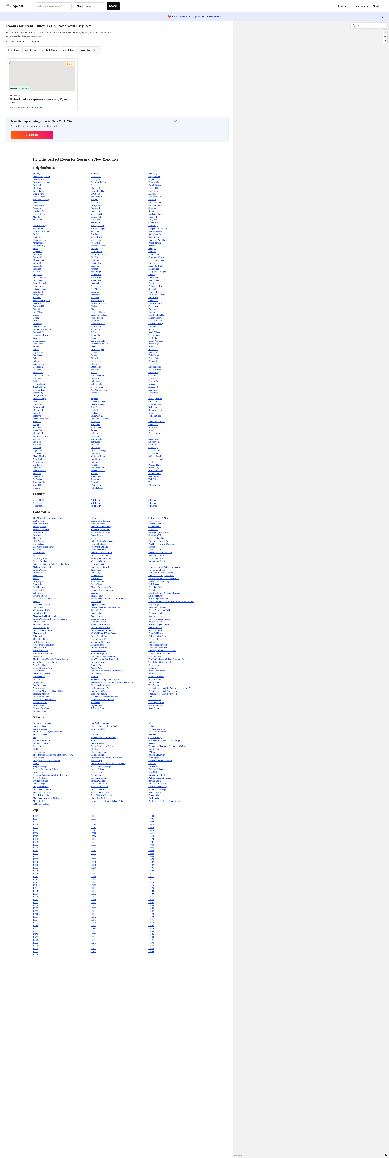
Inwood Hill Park (98, 650)
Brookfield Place (155, 633)
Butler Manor (154, 433)
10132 (93, 894)
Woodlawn (153, 300)
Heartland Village (98, 450)
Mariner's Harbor (98, 456)
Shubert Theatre (155, 627)
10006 (151, 819)
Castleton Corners (40, 436)
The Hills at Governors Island (161, 662)
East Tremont (154, 263)
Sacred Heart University (43, 795)
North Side (95, 223)
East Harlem (153, 309)
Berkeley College (155, 769)
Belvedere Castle (155, 613)
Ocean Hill (153, 223)
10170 (151, 914)
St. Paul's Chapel (40, 550)
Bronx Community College (102, 746)
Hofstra (36, 763)
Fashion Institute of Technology (104, 737)
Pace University (39, 752)
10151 (151, 897)
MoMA (151, 642)
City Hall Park (154, 656)
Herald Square (97, 318)
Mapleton (37, 217)
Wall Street (38, 344)
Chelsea (94, 306)
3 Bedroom (153, 500)
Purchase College (98, 775)
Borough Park (97, 179)
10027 (93, 839)
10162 (35, 908)
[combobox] (53, 6)
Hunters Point (39, 384)
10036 (93, 848)
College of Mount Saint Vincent (46, 761)
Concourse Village (156, 260)
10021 (93, 833)
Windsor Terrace (98, 246)
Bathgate (152, 249)
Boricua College (155, 781)
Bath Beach (95, 174)
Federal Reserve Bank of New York (163, 578)
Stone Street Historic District (160, 573)
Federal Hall (153, 590)
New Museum (39, 688)
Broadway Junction (41, 182)
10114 (151, 876)
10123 (151, 885)
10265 (93, 937)
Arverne (151, 347)
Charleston (95, 436)
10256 (151, 931)
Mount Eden (96, 280)
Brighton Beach (155, 179)
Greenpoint (153, 208)
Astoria (36, 349)
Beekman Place (155, 303)
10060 (151, 856)
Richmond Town (98, 471)
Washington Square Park (159, 541)
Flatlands (37, 202)
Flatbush (152, 199)
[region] (266, 69)
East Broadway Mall (99, 639)
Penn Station (38, 590)
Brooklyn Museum (99, 694)
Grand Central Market (100, 555)
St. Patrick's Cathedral (100, 532)
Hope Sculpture (97, 613)
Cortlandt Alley (39, 711)
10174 (35, 920)
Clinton (94, 309)
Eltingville (95, 442)
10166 (93, 911)
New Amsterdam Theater (159, 619)
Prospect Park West (41, 708)
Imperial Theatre (155, 630)
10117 (151, 879)
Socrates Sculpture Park (43, 653)
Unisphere (95, 593)
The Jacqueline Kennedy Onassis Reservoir (51, 659)
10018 (93, 830)
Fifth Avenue (38, 541)
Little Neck (153, 393)
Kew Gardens (39, 390)
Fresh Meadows (97, 375)
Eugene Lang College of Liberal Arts (107, 801)
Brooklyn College (40, 743)
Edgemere (37, 370)
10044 (151, 853)
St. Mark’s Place (40, 702)
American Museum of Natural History (49, 691)
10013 (35, 827)
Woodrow (37, 488)
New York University (100, 723)
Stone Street (153, 708)
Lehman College (98, 781)
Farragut (94, 199)
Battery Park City (98, 303)
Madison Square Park (42, 567)
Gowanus (37, 208)
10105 (151, 868)
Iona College (38, 772)
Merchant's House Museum (102, 700)
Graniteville (96, 445)
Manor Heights (39, 456)
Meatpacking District (157, 561)
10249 (93, 931)
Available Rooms (49, 50)
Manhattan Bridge (98, 561)
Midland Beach (154, 456)
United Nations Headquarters (103, 541)
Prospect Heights (98, 228)
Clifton (151, 436)
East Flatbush (96, 197)
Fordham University (157, 732)
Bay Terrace (38, 352)
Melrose (151, 274)
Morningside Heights (42, 329)
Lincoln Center (39, 570)
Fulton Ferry (38, 205)
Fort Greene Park (40, 650)
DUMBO (152, 194)
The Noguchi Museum (100, 685)
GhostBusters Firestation (101, 552)
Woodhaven (153, 424)
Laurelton (152, 390)
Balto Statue (38, 593)
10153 (93, 900)
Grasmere (37, 447)
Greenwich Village (99, 315)
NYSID (94, 740)
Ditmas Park (38, 194)
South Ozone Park (41, 419)
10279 (93, 949)
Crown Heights (97, 191)
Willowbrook (154, 485)
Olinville (152, 283)
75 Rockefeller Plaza (157, 636)
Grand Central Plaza (99, 636)
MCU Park (37, 682)
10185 (35, 925)
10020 (35, 833)
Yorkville (37, 347)
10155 (35, 902)
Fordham (94, 269)
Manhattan (37, 303)
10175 (93, 920)
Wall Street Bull (98, 581)
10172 (93, 917)
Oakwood (95, 462)
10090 (35, 865)
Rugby (36, 234)
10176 (151, 920)
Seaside (151, 413)
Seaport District (39, 607)
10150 (93, 897)
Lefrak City (38, 393)
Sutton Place (96, 335)
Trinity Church (154, 550)
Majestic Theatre (155, 616)
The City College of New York (104, 726)
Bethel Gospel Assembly (158, 581)
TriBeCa (36, 601)
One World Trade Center (43, 547)
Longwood (37, 274)
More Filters (68, 50)
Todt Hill (152, 479)
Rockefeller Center (41, 529)
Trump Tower (97, 584)
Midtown (152, 326)
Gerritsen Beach (155, 205)
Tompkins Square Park (158, 648)
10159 (93, 905)
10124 (35, 888)
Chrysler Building (156, 538)
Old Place (152, 462)
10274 (151, 943)
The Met (94, 518)
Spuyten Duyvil (155, 292)
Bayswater (152, 352)
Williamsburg (39, 246)
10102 (151, 865)
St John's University (157, 729)
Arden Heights (39, 430)
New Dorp (95, 459)
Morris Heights (39, 277)
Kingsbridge (96, 272)
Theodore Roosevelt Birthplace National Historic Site (171, 601)
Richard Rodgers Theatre (159, 625)
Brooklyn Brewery (156, 676)
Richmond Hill (154, 407)
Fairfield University (99, 786)
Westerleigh (96, 485)
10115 (35, 879)
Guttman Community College (45, 769)
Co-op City (38, 263)
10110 (93, 874)
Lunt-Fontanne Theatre (43, 630)
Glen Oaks (152, 375)
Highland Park (39, 211)
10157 (151, 902)
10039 (93, 850)
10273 (93, 943)
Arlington (95, 430)
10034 (151, 845)
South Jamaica (154, 416)
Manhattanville (39, 326)
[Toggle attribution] (385, 1155)
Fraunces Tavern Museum (102, 590)
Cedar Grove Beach (41, 674)
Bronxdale (37, 254)
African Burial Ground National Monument (109, 599)
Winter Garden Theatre (100, 625)
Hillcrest (152, 378)
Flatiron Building (98, 544)
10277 (151, 946)
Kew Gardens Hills (99, 390)
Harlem (36, 318)
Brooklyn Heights (98, 182)
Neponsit (94, 398)
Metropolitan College (100, 792)
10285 (151, 951)
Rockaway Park (155, 410)
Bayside (94, 352)
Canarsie (94, 185)
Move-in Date (30, 50)
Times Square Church (100, 567)
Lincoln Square (155, 321)
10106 (35, 871)
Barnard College (40, 729)
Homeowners (361, 6)
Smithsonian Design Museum (161, 576)
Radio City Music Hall (100, 529)
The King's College (41, 792)
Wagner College (40, 766)
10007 (35, 822)
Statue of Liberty (40, 524)
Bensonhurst (96, 176)
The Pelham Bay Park (157, 645)
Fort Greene (96, 202)
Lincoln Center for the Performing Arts (50, 619)
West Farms (153, 298)
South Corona (97, 416)
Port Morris (96, 289)
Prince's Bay (153, 468)
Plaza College (39, 784)
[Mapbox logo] (241, 1155)
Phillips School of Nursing (159, 778)
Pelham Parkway (40, 289)
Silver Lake (96, 476)
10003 (151, 816)
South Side (37, 237)
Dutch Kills (96, 367)
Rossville (94, 473)
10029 (35, 842)
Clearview (95, 364)
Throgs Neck (38, 295)
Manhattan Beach (98, 214)
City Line (37, 188)
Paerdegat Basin (97, 225)
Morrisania (153, 277)
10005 (93, 819)
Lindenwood (96, 393)
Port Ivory (37, 468)
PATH (35, 555)
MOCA (151, 697)
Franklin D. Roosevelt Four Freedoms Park (167, 659)
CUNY (151, 726)
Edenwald (95, 266)
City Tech (95, 749)
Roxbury (94, 413)
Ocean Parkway (39, 225)
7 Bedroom (38, 506)
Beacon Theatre (155, 622)
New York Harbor (40, 665)
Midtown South (97, 326)
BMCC (36, 749)
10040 (151, 850)
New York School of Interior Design (164, 740)
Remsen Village (155, 231)
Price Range (13, 50)
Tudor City (95, 338)
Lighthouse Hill (97, 453)
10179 (151, 923)
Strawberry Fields (40, 558)
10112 (35, 876)
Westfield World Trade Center (104, 633)
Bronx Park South (98, 254)
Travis (151, 482)
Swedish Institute (40, 781)
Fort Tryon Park (40, 648)
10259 (93, 934)
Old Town (37, 465)
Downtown (95, 194)
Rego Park (95, 407)
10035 (35, 848)
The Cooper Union (99, 752)
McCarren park (97, 645)
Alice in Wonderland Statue (102, 587)
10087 (151, 862)
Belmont (152, 251)
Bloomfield (38, 433)
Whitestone (95, 424)
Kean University (155, 792)
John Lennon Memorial (101, 558)
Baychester (37, 251)
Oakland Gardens (98, 401)
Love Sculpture (155, 596)
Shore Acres (38, 476)
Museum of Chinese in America (104, 697)
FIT (34, 737)
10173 (151, 917)
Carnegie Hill (39, 306)
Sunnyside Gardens (156, 421)
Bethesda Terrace (98, 596)
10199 (93, 925)
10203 (151, 925)
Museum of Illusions (157, 607)
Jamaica (151, 384)
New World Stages (41, 627)
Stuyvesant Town (40, 335)
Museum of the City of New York (162, 694)
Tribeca (36, 338)
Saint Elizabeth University (102, 795)
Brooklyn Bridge (98, 524)
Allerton (94, 249)
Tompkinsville (39, 482)
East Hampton (39, 676)
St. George (37, 479)
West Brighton (154, 243)
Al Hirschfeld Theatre (100, 627)
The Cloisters (154, 685)
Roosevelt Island (40, 332)
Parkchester (38, 286)
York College (96, 761)
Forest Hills (153, 372)
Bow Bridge (153, 604)
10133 (151, 894)
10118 (35, 882)
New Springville (40, 462)
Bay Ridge (152, 174)
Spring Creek (96, 237)
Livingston (153, 453)
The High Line (39, 527)
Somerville (37, 416)
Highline (152, 668)
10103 (35, 868)
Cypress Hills (154, 191)
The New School (40, 735)
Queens (94, 347)
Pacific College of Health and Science (164, 801)
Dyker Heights (39, 197)
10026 (35, 839)
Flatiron (151, 312)
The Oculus (153, 529)
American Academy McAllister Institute (50, 775)
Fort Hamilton (154, 202)
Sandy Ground (154, 473)
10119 (93, 882)
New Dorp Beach (155, 459)
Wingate (151, 246)
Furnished (152, 506)
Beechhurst (37, 355)
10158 (35, 905)
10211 (35, 928)
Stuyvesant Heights (41, 240)
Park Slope (153, 225)
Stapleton (95, 479)
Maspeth (152, 396)
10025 (151, 836)
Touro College (97, 772)
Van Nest (37, 298)
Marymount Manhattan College (46, 798)
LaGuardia (153, 766)
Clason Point (38, 260)
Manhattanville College (101, 766)
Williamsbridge (97, 300)
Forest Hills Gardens (42, 375)
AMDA (151, 752)
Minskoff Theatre (98, 622)
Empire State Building (100, 521)
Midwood (152, 217)
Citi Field (37, 679)
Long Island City (40, 396)
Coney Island (38, 191)
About (376, 6)
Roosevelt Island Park (42, 668)
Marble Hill (96, 274)
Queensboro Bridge (41, 604)
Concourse (95, 260)
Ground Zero (38, 584)
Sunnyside (95, 421)
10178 (93, 923)
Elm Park (37, 442)
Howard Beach (154, 381)
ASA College (154, 772)
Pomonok (37, 404)
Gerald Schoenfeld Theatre (102, 630)
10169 (93, 914)
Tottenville (95, 482)
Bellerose (37, 358)
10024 (93, 836)
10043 (93, 853)
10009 (151, 822)
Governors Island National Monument (164, 567)
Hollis (35, 381)
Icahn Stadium (154, 679)
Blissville (95, 358)
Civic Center (38, 309)
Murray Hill (96, 329)
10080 (35, 862)
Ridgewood (38, 410)
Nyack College (39, 778)
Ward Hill (37, 485)
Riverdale (152, 289)
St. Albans (152, 419)
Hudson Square (155, 318)
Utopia (36, 424)
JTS (92, 732)
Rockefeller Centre (41, 642)
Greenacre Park (97, 662)
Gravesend (95, 208)
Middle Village (39, 398)
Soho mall (37, 636)
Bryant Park (153, 665)
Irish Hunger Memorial (158, 599)
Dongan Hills (96, 439)
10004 (35, 819)
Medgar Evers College (158, 775)
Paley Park (37, 656)
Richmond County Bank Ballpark (105, 679)
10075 (151, 859)
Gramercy (37, 315)
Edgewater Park (155, 266)
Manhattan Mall (39, 633)
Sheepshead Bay (155, 234)
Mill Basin (37, 220)
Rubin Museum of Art (100, 688)
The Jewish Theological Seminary (47, 732)
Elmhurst (95, 370)
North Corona (39, 401)
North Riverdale (40, 283)
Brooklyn (37, 174)
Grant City (153, 445)
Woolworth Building (99, 547)
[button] (383, 6)
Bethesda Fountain (99, 564)
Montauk (94, 676)
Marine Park (96, 217)
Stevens (151, 743)
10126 (151, 888)
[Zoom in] (385, 32)
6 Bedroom (153, 503)
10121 (35, 885)
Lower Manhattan (98, 550)
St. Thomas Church (156, 570)
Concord (36, 439)
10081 (93, 862)
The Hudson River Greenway (103, 656)
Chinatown (153, 306)
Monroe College (98, 729)
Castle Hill (37, 257)
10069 (93, 859)
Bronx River (153, 254)
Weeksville (95, 243)
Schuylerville (38, 292)
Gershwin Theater (98, 619)
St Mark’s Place (97, 708)
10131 (35, 894)
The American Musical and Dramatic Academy (53, 755)
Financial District (98, 312)
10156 (93, 902)
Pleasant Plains (154, 465)
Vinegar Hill (38, 243)
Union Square (39, 341)
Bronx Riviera (154, 674)
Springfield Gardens (99, 419)
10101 (93, 865)
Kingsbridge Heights (157, 272)
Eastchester (38, 266)
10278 (35, 949)
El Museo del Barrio (41, 697)
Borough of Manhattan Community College (167, 746)
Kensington (153, 211)
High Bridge (153, 269)
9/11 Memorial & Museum (159, 518)
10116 (93, 879)
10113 (93, 876)
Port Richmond (97, 468)
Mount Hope (153, 280)
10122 (93, 885)
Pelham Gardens (155, 286)
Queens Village (97, 404)
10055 (93, 856)
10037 (151, 848)
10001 (35, 816)
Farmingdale (153, 758)
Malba (93, 396)
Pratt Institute (39, 746)
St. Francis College (99, 778)
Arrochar (152, 430)
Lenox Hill (95, 321)
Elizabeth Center (155, 639)
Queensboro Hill (155, 404)
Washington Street (156, 702)
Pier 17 (36, 578)
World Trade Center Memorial (161, 544)
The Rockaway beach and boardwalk (106, 671)
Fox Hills (37, 445)
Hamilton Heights (156, 315)
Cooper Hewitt (97, 576)
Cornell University (99, 784)
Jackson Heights (97, 384)
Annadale (152, 427)
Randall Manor (39, 471)
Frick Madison (154, 700)
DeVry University (156, 795)
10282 (93, 951)
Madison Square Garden (158, 532)
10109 (35, 874)
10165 (35, 911)
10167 (151, 911)
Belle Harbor (154, 355)
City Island (95, 257)
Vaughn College (97, 769)
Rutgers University (41, 786)
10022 (151, 833)
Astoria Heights (97, 349)
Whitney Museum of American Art (163, 691)
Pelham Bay (96, 286)
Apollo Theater (97, 616)
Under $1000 (38, 500)
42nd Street (96, 570)
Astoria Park (96, 668)
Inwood (36, 321)
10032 (35, 845)
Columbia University (42, 723)
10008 (93, 822)
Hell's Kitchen (97, 488)
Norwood (95, 283)
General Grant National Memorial (105, 607)
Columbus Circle (155, 587)
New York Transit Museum (44, 700)
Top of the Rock (155, 521)
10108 (151, 871)
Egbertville (153, 439)
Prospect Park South (41, 231)
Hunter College (97, 743)
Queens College (155, 737)
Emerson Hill (154, 442)
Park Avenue (153, 584)
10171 (35, 917)
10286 (35, 954)
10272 (35, 943)
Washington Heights (99, 344)
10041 (35, 853)
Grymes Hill (38, 450)
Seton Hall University (157, 786)
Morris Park (96, 277)
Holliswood (96, 381)
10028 (151, 839)
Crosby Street (39, 705)
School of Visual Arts (42, 740)
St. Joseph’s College (157, 789)
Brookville (153, 361)
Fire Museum (96, 578)
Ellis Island (38, 532)
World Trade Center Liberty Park (47, 662)
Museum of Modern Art (101, 642)
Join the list (32, 135)
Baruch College (39, 726)
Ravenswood (38, 407)
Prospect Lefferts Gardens (159, 228)
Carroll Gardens (155, 185)
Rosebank (37, 473)
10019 (151, 830)
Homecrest (95, 211)
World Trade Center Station (160, 552)
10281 (35, 951)
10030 (93, 842)
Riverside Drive (155, 705)
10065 (35, 859)
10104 (93, 868)
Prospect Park (97, 665)
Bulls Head (95, 433)
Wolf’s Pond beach (156, 671)
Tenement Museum (41, 694)
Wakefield (95, 298)
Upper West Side (155, 341)
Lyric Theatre (39, 622)
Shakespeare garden (99, 653)
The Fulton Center (41, 639)
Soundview (95, 292)
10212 (93, 928)
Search (113, 6)
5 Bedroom (95, 503)
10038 (35, 850)
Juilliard (94, 735)
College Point (154, 364)
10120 (151, 882)
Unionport (95, 295)
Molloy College (97, 755)
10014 (93, 827)
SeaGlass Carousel (156, 555)
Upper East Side (98, 341)
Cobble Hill (153, 188)
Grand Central (154, 527)
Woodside (37, 427)
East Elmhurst (154, 367)
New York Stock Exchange (44, 599)
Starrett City (153, 237)
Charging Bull (39, 581)
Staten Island (96, 427)
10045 (35, 856)
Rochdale (95, 410)
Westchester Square (41, 300)
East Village (38, 312)
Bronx (35, 249)
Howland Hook (155, 450)
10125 (93, 888)
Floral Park (38, 372)
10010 (35, 825)
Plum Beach (38, 228)
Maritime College (156, 749)
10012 (151, 825)
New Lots (37, 223)
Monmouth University (42, 789)
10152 (35, 900)
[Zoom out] (385, 36)
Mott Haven (38, 280)
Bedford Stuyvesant (41, 176)
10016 (151, 827)
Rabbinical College (41, 804)
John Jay (152, 735)
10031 (151, 842)
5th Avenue (95, 702)
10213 (151, 928)
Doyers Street (96, 705)
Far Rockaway (154, 370)
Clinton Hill (96, 188)
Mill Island (95, 220)
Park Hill (95, 465)
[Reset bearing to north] (385, 41)
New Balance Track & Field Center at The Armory (112, 682)
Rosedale (37, 413)
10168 (35, 914)
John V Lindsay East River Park (104, 659)
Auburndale (153, 349)
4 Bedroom (38, 503)
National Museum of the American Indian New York (170, 688)
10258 (35, 934)
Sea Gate (94, 234)
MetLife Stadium (155, 682)
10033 (93, 845)
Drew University (98, 789)
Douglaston (38, 367)
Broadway (37, 535)
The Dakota (96, 601)
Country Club (96, 263)
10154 (151, 900)
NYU (150, 723)
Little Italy (37, 323)
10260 (151, 934)
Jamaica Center (39, 387)
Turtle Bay (153, 338)
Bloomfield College (99, 798)
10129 (93, 891)
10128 (35, 891)
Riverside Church (98, 610)
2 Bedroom (95, 500)
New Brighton (39, 459)
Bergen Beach (154, 176)
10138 (35, 897)
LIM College (38, 758)
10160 (151, 905)
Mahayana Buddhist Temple (45, 616)
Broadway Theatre (41, 625)
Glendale (37, 378)
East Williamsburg (41, 199)
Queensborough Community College (106, 758)
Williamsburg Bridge (42, 610)
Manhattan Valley (155, 323)
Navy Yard (153, 220)
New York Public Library (44, 645)
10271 (151, 940)
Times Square (154, 335)
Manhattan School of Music (160, 761)
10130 (151, 891)
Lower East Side (98, 323)
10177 (35, 923)
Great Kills (95, 447)
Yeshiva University (156, 755)
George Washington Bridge (160, 610)
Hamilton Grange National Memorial (164, 593)
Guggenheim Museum (100, 691)
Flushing (94, 372)
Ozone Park (153, 401)
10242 (35, 931)
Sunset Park (96, 240)
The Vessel (37, 538)
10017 (35, 830)
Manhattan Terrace (156, 214)
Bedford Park (96, 251)
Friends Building (40, 561)
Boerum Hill (38, 179)
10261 (35, 937)
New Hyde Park (155, 398)
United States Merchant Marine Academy (108, 763)
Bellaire (94, 355)
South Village (154, 332)
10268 (151, 937)
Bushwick (37, 185)
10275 (35, 946)
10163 (93, 908)
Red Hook (95, 231)
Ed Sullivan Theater (41, 613)
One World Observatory (101, 527)
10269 (35, 940)
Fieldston (37, 269)
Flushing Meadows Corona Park (162, 650)
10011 (93, 825)
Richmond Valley (155, 471)
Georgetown (96, 205)
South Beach (153, 476)
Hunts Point (38, 272)
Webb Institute (154, 798)
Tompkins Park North (157, 240)
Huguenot (37, 453)
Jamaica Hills (154, 387)
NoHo (151, 329)
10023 (35, 836)
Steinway (37, 421)
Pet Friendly (96, 506)
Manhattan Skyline (156, 524)
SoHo (93, 332)
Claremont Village (156, 257)
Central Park (38, 521)
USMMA (152, 763)
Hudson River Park (99, 648)
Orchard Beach (97, 674)
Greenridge (153, 447)
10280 (151, 949)
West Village (153, 344)
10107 (93, 871)
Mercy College (39, 801)
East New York (154, 197)
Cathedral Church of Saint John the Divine (51, 564)
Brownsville (153, 182)
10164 (151, 908)
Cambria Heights (40, 364)
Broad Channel (97, 361)
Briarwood (37, 361)
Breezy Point (154, 358)
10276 (93, 946)
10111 (150, 874)
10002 (93, 816)
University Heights (156, 295)
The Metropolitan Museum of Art (47, 518)
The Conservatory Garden (159, 653)
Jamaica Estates (97, 387)
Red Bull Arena (39, 685)
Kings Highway (39, 214)
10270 (93, 940)
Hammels (95, 378)
